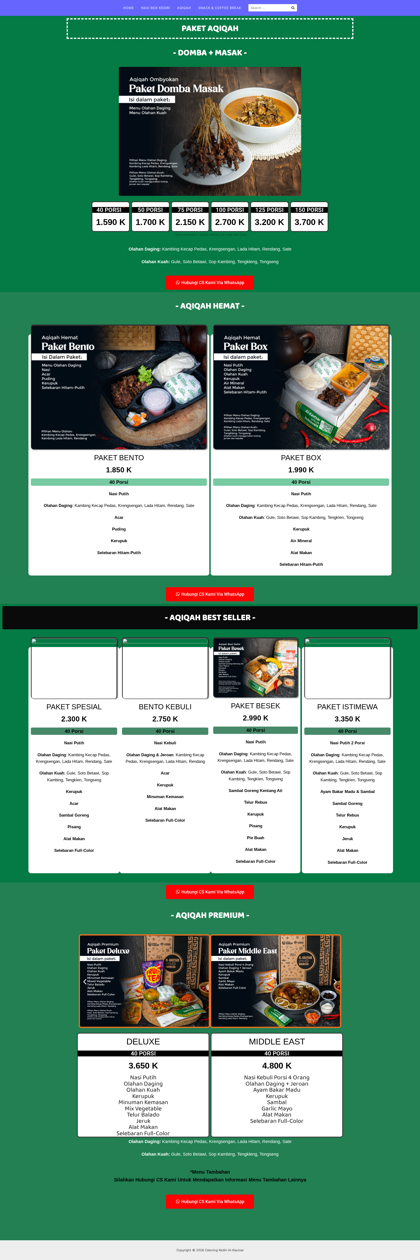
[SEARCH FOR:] (272, 7)
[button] (84, 982)
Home (128, 8)
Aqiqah (184, 8)
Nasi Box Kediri (155, 8)
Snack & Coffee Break (219, 8)
